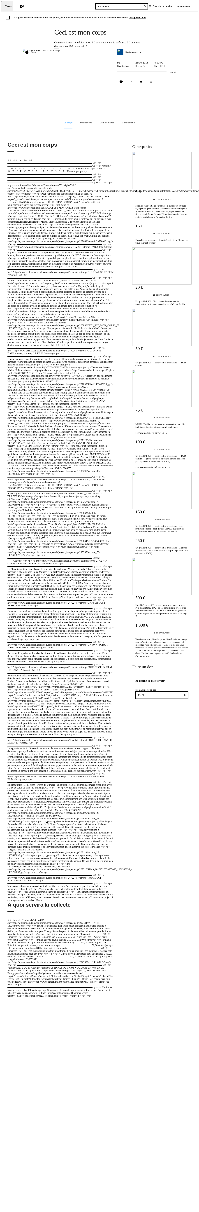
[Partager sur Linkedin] (151, 82)
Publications (86, 122)
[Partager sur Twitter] (141, 82)
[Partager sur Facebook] (131, 82)
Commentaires (107, 122)
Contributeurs (128, 122)
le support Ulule (137, 17)
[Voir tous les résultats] (144, 6)
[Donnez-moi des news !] (121, 82)
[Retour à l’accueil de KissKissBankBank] (19, 6)
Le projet (68, 122)
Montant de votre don (146, 690)
